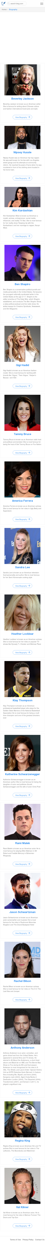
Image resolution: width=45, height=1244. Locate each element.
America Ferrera (22, 501)
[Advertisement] (22, 36)
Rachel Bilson (22, 981)
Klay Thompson (22, 700)
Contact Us (39, 1240)
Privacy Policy (28, 1240)
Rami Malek (22, 843)
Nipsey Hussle (22, 152)
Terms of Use (15, 1240)
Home (4, 10)
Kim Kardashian (22, 210)
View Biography (21, 117)
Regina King (22, 1141)
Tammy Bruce (22, 434)
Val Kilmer (22, 1207)
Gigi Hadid (22, 365)
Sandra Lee (22, 567)
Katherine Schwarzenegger (22, 774)
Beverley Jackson (22, 99)
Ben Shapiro (22, 284)
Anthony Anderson (22, 1048)
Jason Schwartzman (22, 912)
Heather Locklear (22, 634)
